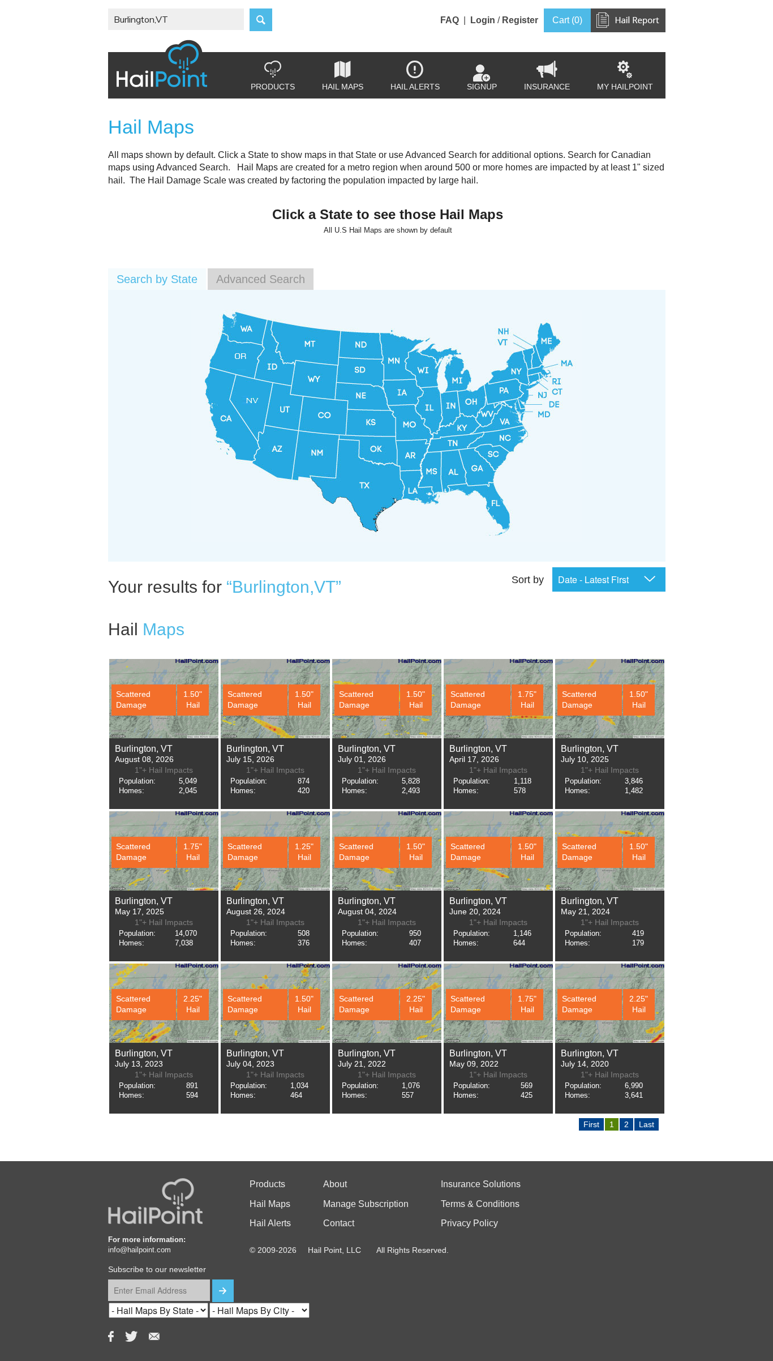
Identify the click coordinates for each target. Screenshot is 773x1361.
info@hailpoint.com (139, 1250)
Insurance (547, 76)
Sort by (528, 579)
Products (273, 76)
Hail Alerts (415, 76)
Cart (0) (567, 20)
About (335, 1184)
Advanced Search (260, 279)
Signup (482, 86)
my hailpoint (625, 76)
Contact (338, 1223)
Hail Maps (342, 76)
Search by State (157, 279)
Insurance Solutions (481, 1184)
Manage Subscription (366, 1204)
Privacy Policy (469, 1223)
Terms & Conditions (480, 1204)
